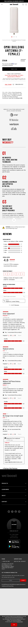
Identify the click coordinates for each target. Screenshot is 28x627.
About (4, 495)
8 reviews (23, 60)
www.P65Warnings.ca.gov (11, 228)
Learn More (5, 489)
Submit (23, 580)
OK (14, 624)
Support (4, 501)
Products (5, 483)
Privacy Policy (20, 621)
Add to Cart (14, 69)
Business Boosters (6, 40)
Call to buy (8, 84)
